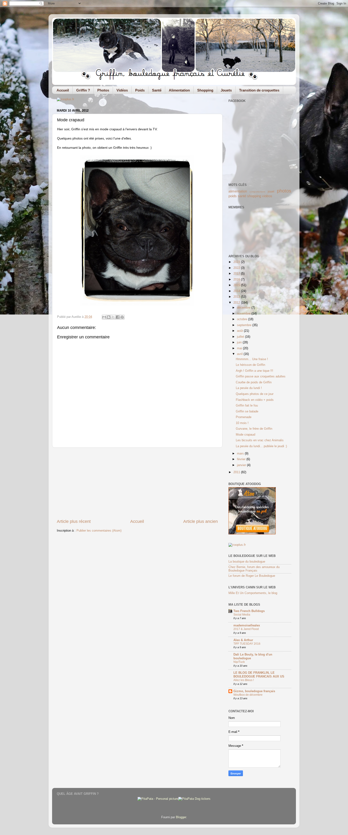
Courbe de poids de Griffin (254, 382)
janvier (242, 465)
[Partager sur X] (113, 317)
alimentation (237, 191)
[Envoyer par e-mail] (104, 317)
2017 (237, 273)
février (241, 459)
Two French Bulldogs (249, 611)
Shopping (205, 90)
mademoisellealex (246, 625)
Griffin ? (83, 90)
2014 (237, 291)
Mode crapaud (245, 434)
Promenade (243, 417)
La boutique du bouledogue (246, 561)
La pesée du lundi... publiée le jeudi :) (261, 446)
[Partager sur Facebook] (117, 317)
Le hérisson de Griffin (250, 365)
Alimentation (179, 90)
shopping (254, 196)
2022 (237, 268)
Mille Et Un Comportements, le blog (252, 593)
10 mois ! (242, 423)
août (240, 330)
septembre (244, 325)
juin (240, 342)
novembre (244, 313)
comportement (257, 191)
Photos (103, 90)
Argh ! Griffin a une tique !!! (254, 370)
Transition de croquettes (259, 90)
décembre (244, 307)
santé (242, 196)
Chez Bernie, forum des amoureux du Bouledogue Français (254, 568)
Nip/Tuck (239, 662)
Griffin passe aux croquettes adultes (261, 376)
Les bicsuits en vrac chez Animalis (260, 440)
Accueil (63, 90)
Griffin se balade (247, 411)
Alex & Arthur (243, 640)
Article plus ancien (200, 521)
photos (284, 190)
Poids (140, 90)
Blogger (181, 817)
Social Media (241, 614)
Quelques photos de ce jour (254, 394)
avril (240, 354)
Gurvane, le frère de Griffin (254, 428)
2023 (237, 262)
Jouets (226, 90)
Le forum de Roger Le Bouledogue (251, 575)
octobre (242, 319)
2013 (237, 296)
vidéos (267, 196)
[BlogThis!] (108, 317)
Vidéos (122, 90)
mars (241, 453)
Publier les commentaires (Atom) (98, 530)
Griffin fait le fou (247, 405)
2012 (237, 302)
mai (240, 348)
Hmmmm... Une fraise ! (252, 359)
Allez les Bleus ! (243, 680)
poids (232, 196)
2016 (237, 279)
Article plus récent (74, 521)
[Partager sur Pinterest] (122, 317)
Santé (156, 90)
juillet (241, 336)
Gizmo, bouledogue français (254, 691)
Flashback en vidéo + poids (255, 400)
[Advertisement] (137, 483)
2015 (237, 285)
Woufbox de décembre (248, 694)
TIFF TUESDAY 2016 (246, 643)
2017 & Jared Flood (246, 629)
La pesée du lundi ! (249, 388)
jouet (271, 191)
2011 (237, 472)
